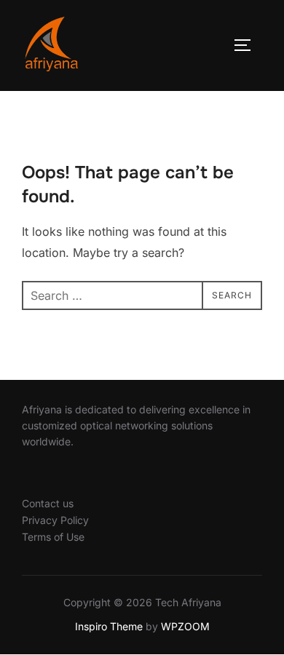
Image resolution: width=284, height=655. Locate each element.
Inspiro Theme (109, 626)
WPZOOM (185, 626)
